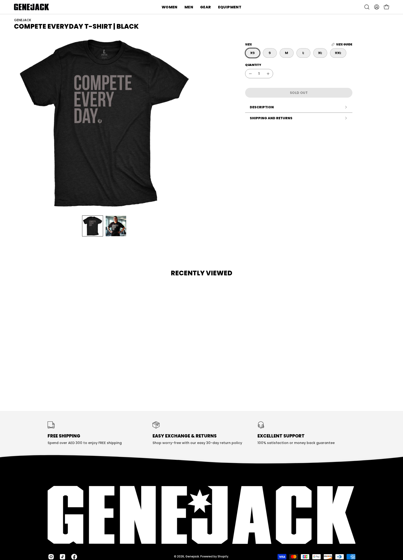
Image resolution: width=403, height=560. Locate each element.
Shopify (223, 556)
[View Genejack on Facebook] (73, 556)
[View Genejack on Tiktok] (61, 556)
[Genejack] (31, 7)
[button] (169, 7)
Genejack (192, 556)
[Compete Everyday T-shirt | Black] (92, 225)
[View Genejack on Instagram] (50, 556)
